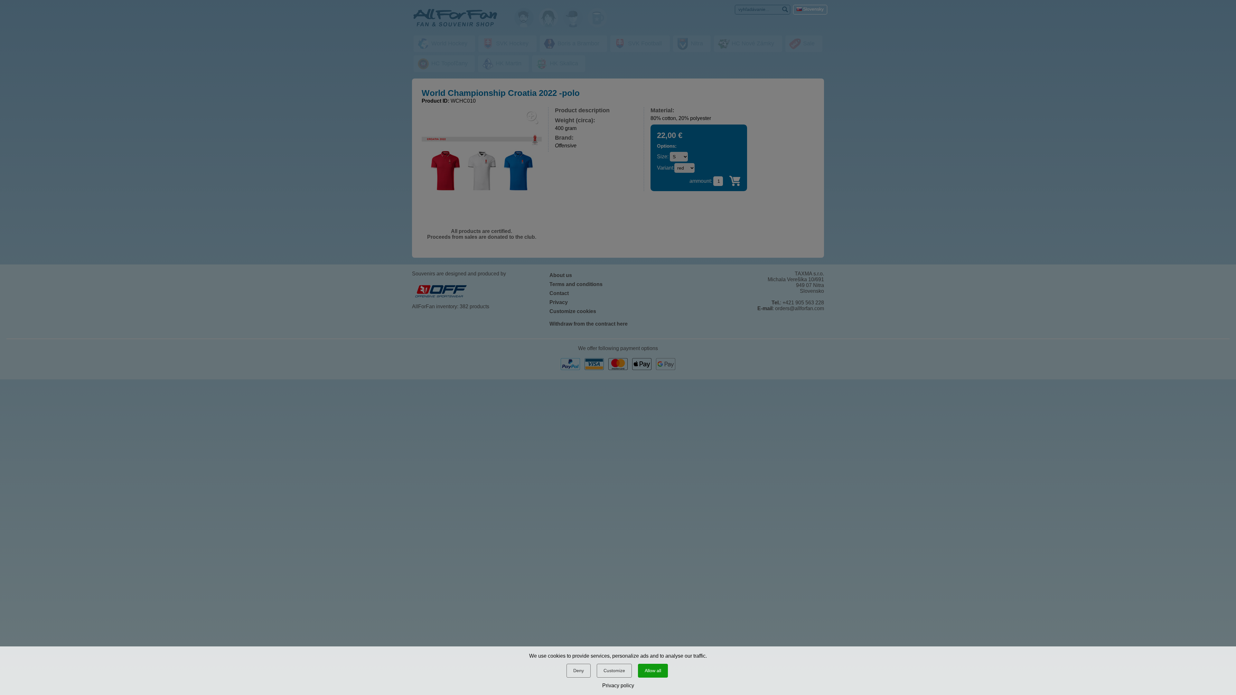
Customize (614, 670)
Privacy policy (618, 685)
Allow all (653, 670)
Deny (578, 670)
